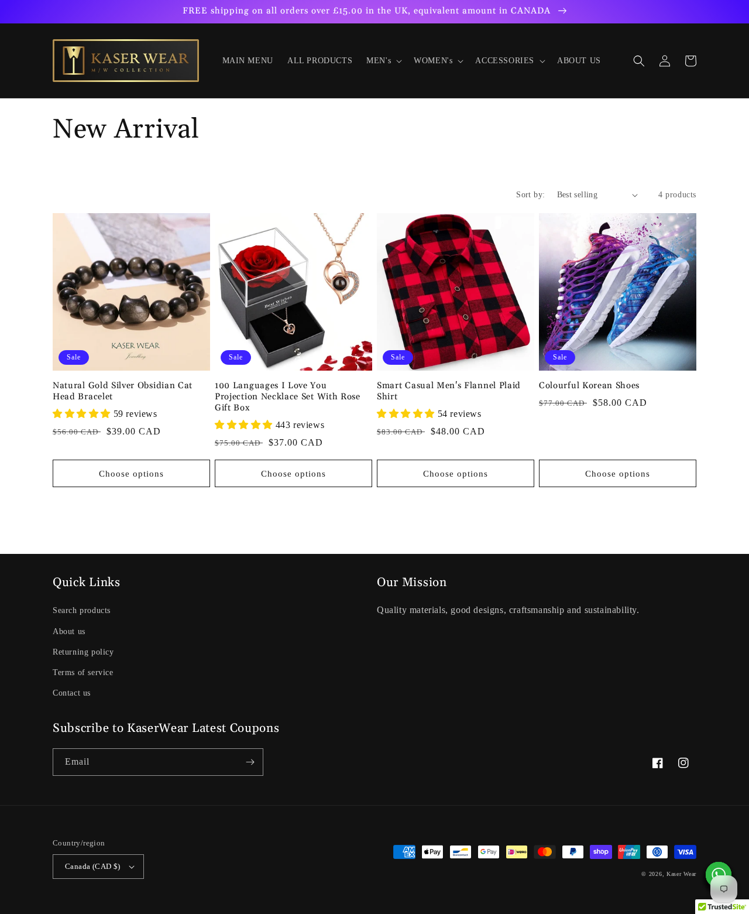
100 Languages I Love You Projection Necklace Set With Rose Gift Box (287, 397)
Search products (82, 610)
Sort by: (530, 194)
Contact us (72, 693)
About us (69, 631)
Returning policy (83, 652)
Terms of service (83, 672)
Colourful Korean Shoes (589, 386)
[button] (383, 61)
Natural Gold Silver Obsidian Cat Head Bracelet (123, 391)
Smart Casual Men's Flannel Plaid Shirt (449, 391)
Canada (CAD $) (93, 866)
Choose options (131, 473)
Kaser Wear (681, 874)
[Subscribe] (250, 762)
